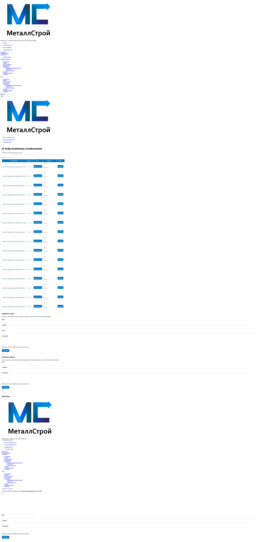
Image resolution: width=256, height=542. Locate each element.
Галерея (5, 72)
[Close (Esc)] (2, 392)
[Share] (3, 392)
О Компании (6, 61)
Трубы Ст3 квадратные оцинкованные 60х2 (13, 278)
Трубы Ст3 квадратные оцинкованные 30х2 (13, 241)
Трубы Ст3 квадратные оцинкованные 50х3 (13, 269)
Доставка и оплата (7, 73)
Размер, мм (45, 167)
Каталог (5, 63)
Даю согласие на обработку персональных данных (16, 347)
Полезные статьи (10, 70)
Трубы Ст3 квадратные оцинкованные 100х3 (14, 167)
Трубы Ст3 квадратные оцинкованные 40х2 (13, 250)
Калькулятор (6, 65)
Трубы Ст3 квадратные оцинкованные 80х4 (13, 306)
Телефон (4, 325)
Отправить (5, 350)
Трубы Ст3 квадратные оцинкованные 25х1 (13, 204)
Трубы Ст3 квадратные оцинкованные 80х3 (13, 297)
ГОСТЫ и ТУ (9, 69)
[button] (5, 59)
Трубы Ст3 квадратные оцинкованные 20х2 (13, 194)
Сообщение (5, 336)
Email (3, 330)
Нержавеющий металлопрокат (13, 68)
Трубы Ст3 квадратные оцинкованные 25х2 (13, 213)
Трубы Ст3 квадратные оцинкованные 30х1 (13, 232)
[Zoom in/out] (6, 392)
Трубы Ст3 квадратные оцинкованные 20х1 (13, 185)
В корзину (60, 166)
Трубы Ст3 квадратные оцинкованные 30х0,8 (14, 222)
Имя (3, 319)
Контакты (5, 74)
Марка (44, 163)
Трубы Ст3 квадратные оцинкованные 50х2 (13, 260)
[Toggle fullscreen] (5, 392)
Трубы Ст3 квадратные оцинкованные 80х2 (13, 288)
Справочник (6, 66)
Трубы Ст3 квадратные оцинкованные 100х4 (14, 176)
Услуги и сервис (7, 64)
